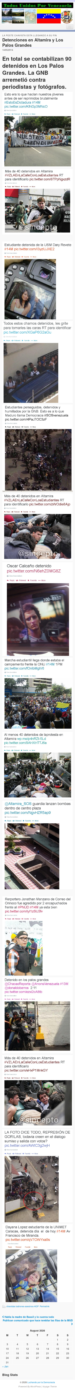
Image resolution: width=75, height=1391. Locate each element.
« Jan (5, 1366)
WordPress (35, 1386)
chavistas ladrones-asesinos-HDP (22, 1306)
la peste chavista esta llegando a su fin (29, 35)
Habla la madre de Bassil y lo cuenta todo (29, 1317)
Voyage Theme (49, 1386)
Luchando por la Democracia (41, 1382)
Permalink (44, 1306)
